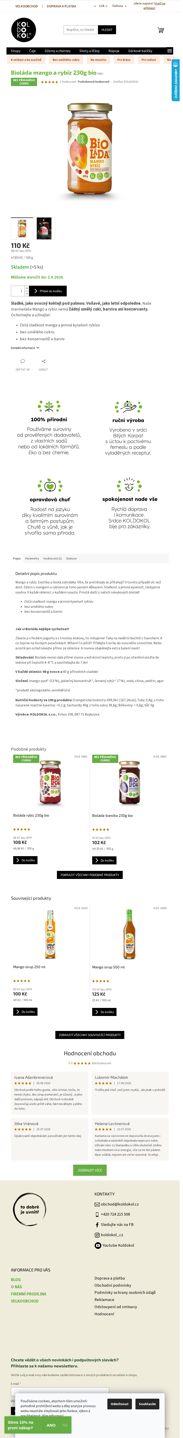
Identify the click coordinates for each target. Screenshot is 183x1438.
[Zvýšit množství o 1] (27, 288)
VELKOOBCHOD (26, 6)
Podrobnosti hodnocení (93, 82)
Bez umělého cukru (66, 60)
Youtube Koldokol (118, 1245)
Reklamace (104, 1300)
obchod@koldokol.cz (120, 1204)
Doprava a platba (109, 1278)
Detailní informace (23, 348)
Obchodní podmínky (112, 1285)
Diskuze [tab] (71, 558)
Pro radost (148, 60)
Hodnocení (104, 1314)
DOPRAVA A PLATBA (61, 6)
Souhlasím (147, 1404)
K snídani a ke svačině (26, 60)
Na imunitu (98, 60)
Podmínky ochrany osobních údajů (125, 1292)
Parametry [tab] (32, 558)
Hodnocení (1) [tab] (53, 558)
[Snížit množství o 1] (27, 293)
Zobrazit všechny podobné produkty (89, 875)
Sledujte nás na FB (117, 1224)
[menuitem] (15, 51)
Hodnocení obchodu (90, 1052)
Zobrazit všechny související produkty (90, 1035)
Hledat (107, 30)
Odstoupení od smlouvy (115, 1307)
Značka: (126, 82)
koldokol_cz (112, 1235)
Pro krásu (123, 60)
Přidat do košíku (51, 291)
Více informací (52, 1415)
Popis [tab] (17, 558)
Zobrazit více (90, 1170)
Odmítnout (120, 1404)
